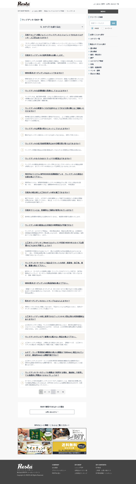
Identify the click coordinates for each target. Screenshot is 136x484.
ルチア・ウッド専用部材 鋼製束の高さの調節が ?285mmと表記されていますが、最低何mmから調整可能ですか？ (54, 353)
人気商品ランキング (81, 473)
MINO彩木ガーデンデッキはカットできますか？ (44, 73)
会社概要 (55, 468)
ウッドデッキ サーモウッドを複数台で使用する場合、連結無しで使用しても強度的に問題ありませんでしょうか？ (54, 373)
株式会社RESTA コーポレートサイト (28, 472)
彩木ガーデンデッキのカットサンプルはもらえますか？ (47, 301)
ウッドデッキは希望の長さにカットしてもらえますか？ (47, 128)
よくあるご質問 (37, 11)
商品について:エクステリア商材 (54, 11)
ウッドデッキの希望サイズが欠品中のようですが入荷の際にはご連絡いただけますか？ (54, 109)
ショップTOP (79, 468)
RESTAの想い (56, 473)
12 (63, 392)
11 (58, 392)
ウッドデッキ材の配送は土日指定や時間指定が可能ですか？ (49, 225)
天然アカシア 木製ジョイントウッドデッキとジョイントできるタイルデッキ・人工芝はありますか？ (54, 36)
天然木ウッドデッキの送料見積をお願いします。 (45, 55)
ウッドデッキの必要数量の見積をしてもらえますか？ (46, 90)
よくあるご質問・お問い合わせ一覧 (106, 4)
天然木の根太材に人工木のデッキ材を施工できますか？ (47, 192)
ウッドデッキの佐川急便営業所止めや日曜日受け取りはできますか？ (53, 143)
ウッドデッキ (71, 11)
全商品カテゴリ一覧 (81, 470)
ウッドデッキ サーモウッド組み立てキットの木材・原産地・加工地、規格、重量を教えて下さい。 (54, 264)
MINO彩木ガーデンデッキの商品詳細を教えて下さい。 (47, 283)
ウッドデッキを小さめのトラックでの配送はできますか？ (48, 158)
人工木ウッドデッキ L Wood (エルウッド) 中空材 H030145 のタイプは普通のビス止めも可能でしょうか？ (54, 244)
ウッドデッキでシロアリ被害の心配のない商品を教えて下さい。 (51, 336)
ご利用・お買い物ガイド (103, 470)
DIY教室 (98, 468)
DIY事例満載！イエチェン (104, 473)
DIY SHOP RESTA (23, 11)
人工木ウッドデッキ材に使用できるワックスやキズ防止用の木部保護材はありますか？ (54, 317)
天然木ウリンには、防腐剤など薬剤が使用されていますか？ (49, 210)
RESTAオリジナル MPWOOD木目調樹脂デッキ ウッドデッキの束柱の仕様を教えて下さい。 (54, 175)
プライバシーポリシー (59, 470)
